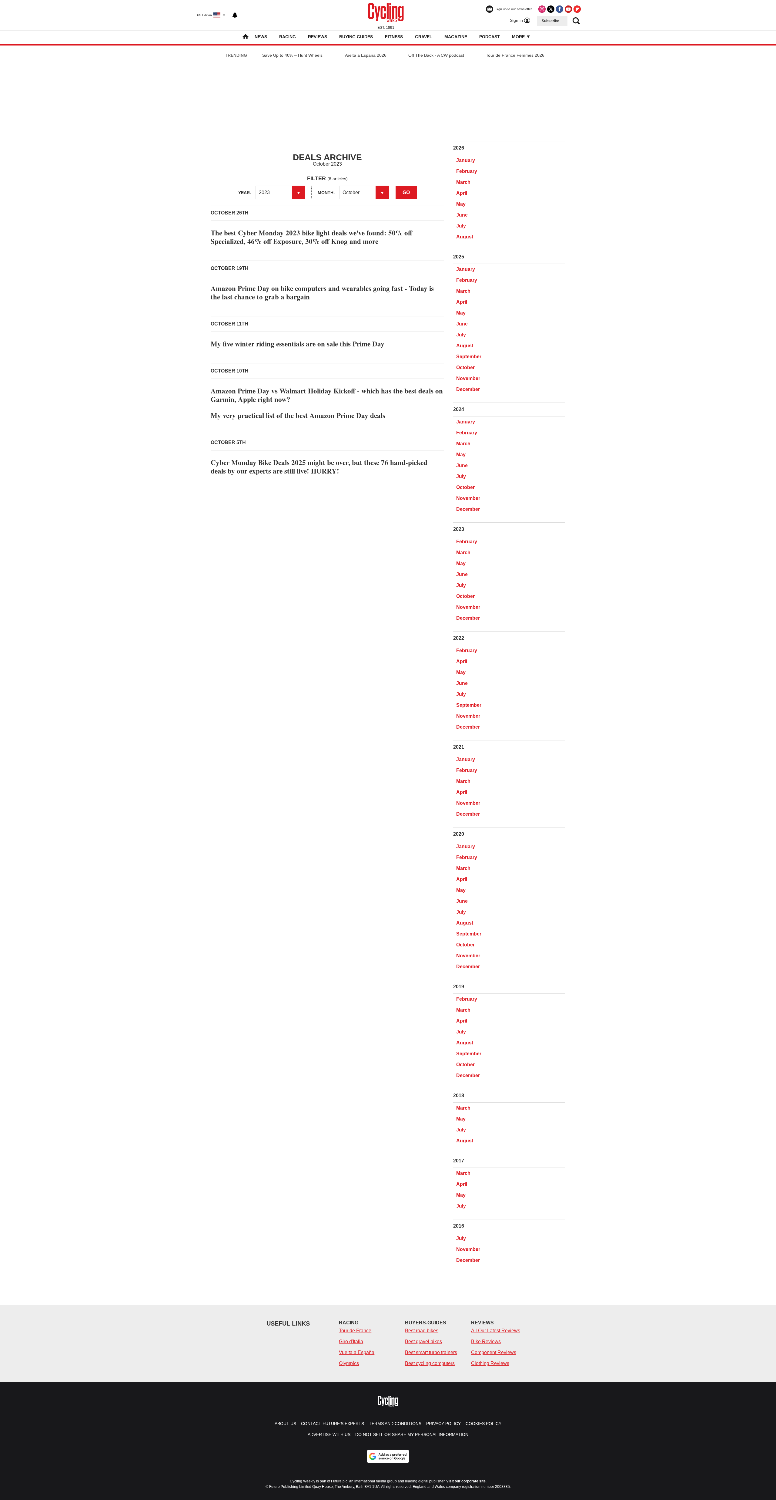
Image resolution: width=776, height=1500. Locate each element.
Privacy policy (443, 1423)
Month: (326, 192)
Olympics (349, 1363)
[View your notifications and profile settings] (235, 15)
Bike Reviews (486, 1341)
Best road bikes (421, 1330)
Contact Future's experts (332, 1423)
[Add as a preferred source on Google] (388, 1456)
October (465, 367)
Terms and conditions (395, 1423)
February (466, 171)
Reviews (317, 36)
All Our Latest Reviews (495, 1330)
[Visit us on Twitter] (550, 9)
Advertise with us (329, 1434)
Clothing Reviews (490, 1363)
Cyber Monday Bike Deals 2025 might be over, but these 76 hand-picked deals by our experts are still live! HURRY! (319, 466)
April (461, 193)
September (468, 356)
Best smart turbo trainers (431, 1352)
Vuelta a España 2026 (365, 55)
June (462, 214)
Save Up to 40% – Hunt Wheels (292, 55)
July (461, 225)
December (468, 389)
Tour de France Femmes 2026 (515, 55)
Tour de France (355, 1330)
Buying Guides (356, 36)
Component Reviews (493, 1352)
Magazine (455, 36)
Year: (244, 192)
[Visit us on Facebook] (559, 9)
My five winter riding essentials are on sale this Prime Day (297, 344)
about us (285, 1423)
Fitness (394, 36)
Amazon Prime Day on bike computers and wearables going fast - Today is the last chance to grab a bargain (322, 292)
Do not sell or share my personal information (411, 1434)
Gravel (423, 36)
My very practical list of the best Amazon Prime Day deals (298, 415)
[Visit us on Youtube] (568, 9)
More (519, 36)
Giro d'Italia (351, 1341)
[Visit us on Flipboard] (577, 9)
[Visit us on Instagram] (542, 9)
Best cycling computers (430, 1363)
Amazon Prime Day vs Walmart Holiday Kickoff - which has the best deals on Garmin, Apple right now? (327, 395)
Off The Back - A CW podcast (436, 55)
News (261, 36)
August (464, 236)
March (463, 182)
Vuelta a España (356, 1352)
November (468, 378)
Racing (287, 36)
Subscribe (550, 21)
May (461, 204)
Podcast (489, 36)
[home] (245, 37)
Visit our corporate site (466, 1481)
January (465, 160)
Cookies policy (483, 1423)
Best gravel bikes (423, 1341)
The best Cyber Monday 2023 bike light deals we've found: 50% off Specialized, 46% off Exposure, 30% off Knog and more (311, 237)
